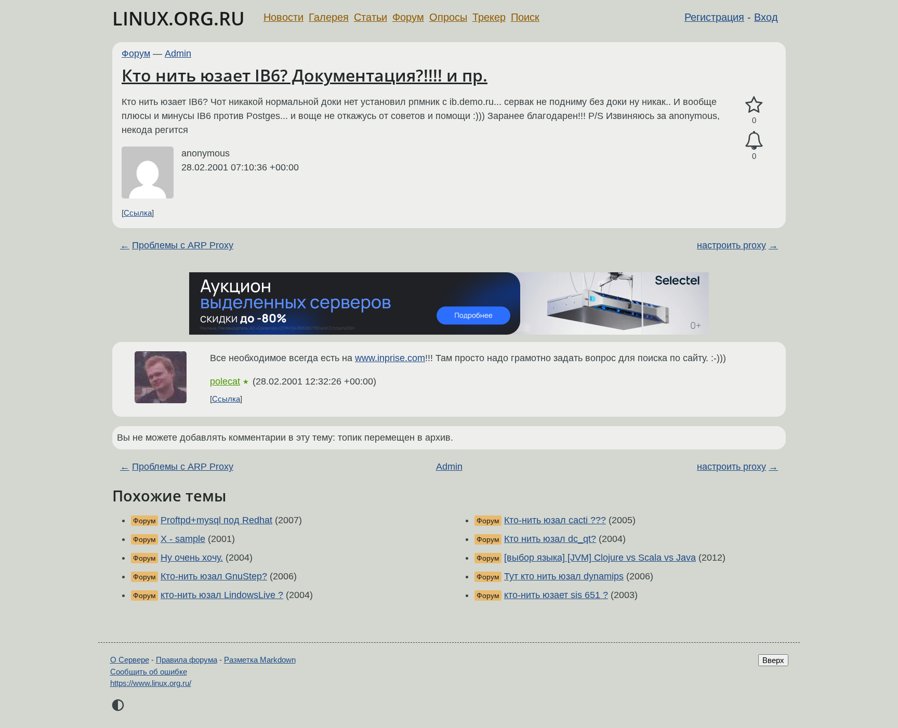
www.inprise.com (390, 358)
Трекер (489, 17)
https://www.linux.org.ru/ (150, 683)
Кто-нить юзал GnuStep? (214, 576)
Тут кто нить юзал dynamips (564, 576)
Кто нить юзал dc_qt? (550, 539)
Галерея (329, 17)
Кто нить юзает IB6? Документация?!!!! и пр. (304, 75)
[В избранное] (754, 105)
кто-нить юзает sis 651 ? (556, 595)
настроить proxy (731, 245)
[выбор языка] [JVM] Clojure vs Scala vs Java (600, 557)
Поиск (525, 17)
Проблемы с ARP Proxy (182, 245)
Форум (408, 17)
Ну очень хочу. (192, 557)
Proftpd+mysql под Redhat (216, 520)
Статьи (370, 17)
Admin (178, 53)
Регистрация (714, 17)
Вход (766, 17)
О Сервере (129, 659)
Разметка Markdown (260, 659)
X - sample (183, 539)
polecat (225, 381)
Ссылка (138, 212)
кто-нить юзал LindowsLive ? (222, 595)
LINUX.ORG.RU (178, 18)
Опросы (448, 17)
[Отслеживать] (754, 140)
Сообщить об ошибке (148, 671)
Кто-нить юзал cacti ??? (555, 520)
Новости (283, 17)
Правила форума (186, 659)
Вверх (773, 660)
